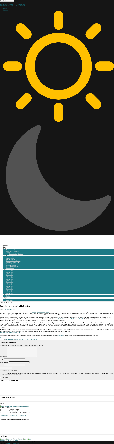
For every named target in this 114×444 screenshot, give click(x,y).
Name (2, 359)
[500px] (25, 439)
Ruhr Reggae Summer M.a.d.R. (14, 263)
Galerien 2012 (9, 290)
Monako (12, 339)
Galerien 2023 (9, 275)
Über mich (5, 294)
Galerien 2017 (9, 283)
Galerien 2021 (9, 277)
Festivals (5, 255)
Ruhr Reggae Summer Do (12, 262)
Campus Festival (10, 256)
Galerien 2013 (9, 289)
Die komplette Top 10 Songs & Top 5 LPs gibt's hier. (13, 415)
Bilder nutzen (9, 300)
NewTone (26, 339)
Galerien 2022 (9, 276)
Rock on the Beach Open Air (13, 261)
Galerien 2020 (9, 279)
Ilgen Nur (7, 339)
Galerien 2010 (9, 293)
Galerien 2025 (9, 272)
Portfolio (5, 297)
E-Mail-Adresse (4, 362)
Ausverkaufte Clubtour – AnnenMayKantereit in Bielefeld (69, 318)
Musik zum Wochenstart (12, 249)
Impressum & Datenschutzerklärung (9, 440)
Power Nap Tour (33, 339)
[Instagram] (3, 439)
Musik (4, 248)
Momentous (16, 443)
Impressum (5, 10)
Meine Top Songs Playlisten (16, 254)
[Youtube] (20, 439)
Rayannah (60, 335)
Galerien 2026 (9, 270)
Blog (4, 247)
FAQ (4, 298)
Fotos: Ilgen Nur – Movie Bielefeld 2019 (10, 332)
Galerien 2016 (9, 284)
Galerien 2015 (9, 286)
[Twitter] (15, 439)
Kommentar (3, 356)
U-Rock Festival (10, 268)
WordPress (8, 443)
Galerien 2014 (9, 287)
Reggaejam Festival (11, 259)
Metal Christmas (10, 258)
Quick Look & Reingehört (12, 251)
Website (2, 365)
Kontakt (5, 8)
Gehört (8, 252)
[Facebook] (9, 439)
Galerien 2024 (9, 273)
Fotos (4, 269)
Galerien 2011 (9, 291)
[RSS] (30, 439)
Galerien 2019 (9, 280)
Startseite (5, 245)
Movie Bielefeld (19, 339)
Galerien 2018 (9, 282)
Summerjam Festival (11, 265)
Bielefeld (2, 339)
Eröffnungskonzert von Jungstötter (40, 312)
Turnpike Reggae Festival (12, 266)
